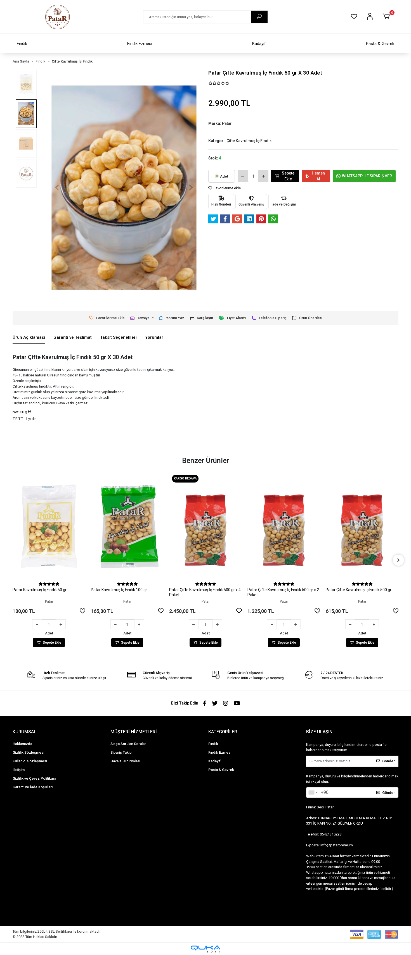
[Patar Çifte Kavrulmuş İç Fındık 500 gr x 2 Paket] (283, 526)
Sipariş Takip (121, 752)
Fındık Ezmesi (139, 43)
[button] (387, 17)
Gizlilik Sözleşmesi (28, 752)
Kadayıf (259, 43)
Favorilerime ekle (227, 188)
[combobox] (312, 792)
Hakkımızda (22, 744)
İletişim (19, 770)
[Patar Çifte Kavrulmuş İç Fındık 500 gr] (362, 526)
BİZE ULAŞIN (319, 731)
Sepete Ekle (288, 176)
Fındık (22, 43)
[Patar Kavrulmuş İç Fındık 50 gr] (49, 526)
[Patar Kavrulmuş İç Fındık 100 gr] (127, 526)
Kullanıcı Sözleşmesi (30, 761)
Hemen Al (318, 176)
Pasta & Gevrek (380, 43)
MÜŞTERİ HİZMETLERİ (133, 731)
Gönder (388, 761)
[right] (398, 560)
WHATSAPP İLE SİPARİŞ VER (367, 176)
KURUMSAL (24, 731)
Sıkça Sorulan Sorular (128, 744)
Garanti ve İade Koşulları (33, 787)
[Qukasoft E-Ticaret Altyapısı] (205, 949)
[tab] (29, 337)
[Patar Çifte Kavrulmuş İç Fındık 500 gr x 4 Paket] (205, 526)
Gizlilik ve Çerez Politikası (34, 778)
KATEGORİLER (222, 731)
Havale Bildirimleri (125, 761)
